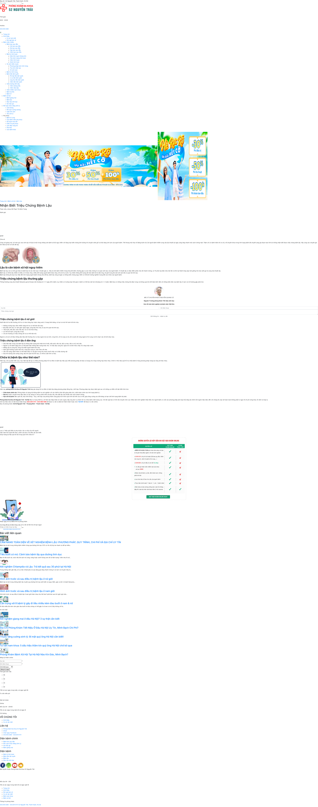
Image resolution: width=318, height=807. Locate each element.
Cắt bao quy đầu (15, 46)
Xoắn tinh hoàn (14, 62)
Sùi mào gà (10, 104)
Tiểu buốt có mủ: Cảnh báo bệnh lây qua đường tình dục (31, 554)
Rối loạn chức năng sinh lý (11, 106)
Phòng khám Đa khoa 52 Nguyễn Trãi (15, 729)
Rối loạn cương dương (14, 109)
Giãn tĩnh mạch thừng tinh (18, 56)
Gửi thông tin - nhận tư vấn (159, 316)
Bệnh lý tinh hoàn (12, 54)
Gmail (5, 731)
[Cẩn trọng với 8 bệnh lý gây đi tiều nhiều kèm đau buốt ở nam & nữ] (4, 599)
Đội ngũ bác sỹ (11, 40)
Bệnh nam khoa (8, 796)
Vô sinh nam (14, 70)
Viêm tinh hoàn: (15, 60)
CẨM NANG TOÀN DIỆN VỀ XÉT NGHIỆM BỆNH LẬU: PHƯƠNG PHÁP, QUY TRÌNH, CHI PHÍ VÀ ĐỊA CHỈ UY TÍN (60, 542)
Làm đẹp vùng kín (12, 125)
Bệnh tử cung (11, 117)
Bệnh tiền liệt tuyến (13, 74)
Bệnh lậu (9, 100)
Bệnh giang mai (11, 98)
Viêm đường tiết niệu (13, 84)
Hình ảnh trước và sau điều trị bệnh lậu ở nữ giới (26, 578)
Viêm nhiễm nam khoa (13, 90)
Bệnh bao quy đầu (12, 44)
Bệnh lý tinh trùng (12, 72)
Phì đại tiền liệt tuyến (16, 76)
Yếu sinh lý (10, 113)
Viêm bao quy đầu (15, 52)
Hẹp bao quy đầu (15, 50)
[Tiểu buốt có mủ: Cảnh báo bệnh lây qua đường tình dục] (4, 550)
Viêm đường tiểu (15, 86)
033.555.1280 (4, 29)
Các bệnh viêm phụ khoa (14, 119)
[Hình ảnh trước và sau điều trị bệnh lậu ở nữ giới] (4, 574)
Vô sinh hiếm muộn (12, 64)
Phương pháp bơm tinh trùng (19, 66)
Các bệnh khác (11, 129)
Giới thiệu (6, 36)
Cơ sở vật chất (11, 38)
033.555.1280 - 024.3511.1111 (12, 735)
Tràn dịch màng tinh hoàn (18, 58)
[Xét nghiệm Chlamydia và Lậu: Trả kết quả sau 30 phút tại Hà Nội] (4, 562)
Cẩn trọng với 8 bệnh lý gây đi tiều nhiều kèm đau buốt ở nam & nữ (36, 603)
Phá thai (9, 127)
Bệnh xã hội (7, 96)
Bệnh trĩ (9, 94)
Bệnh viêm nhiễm (8, 42)
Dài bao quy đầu (15, 48)
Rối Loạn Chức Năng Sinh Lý (12, 743)
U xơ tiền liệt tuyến (16, 78)
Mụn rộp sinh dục (12, 102)
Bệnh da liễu (10, 92)
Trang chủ (6, 34)
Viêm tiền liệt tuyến (16, 82)
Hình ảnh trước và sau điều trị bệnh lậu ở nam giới (27, 591)
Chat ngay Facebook (9, 733)
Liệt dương (10, 108)
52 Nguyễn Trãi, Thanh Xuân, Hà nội (29, 805)
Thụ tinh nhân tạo (15, 68)
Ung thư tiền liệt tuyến (17, 80)
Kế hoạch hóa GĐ (12, 121)
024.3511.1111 (16, 529)
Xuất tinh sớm (11, 111)
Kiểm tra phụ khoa (12, 123)
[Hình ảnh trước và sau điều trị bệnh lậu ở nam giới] (4, 587)
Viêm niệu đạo (14, 88)
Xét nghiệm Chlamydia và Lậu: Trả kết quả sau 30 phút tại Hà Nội (35, 566)
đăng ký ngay (5, 669)
